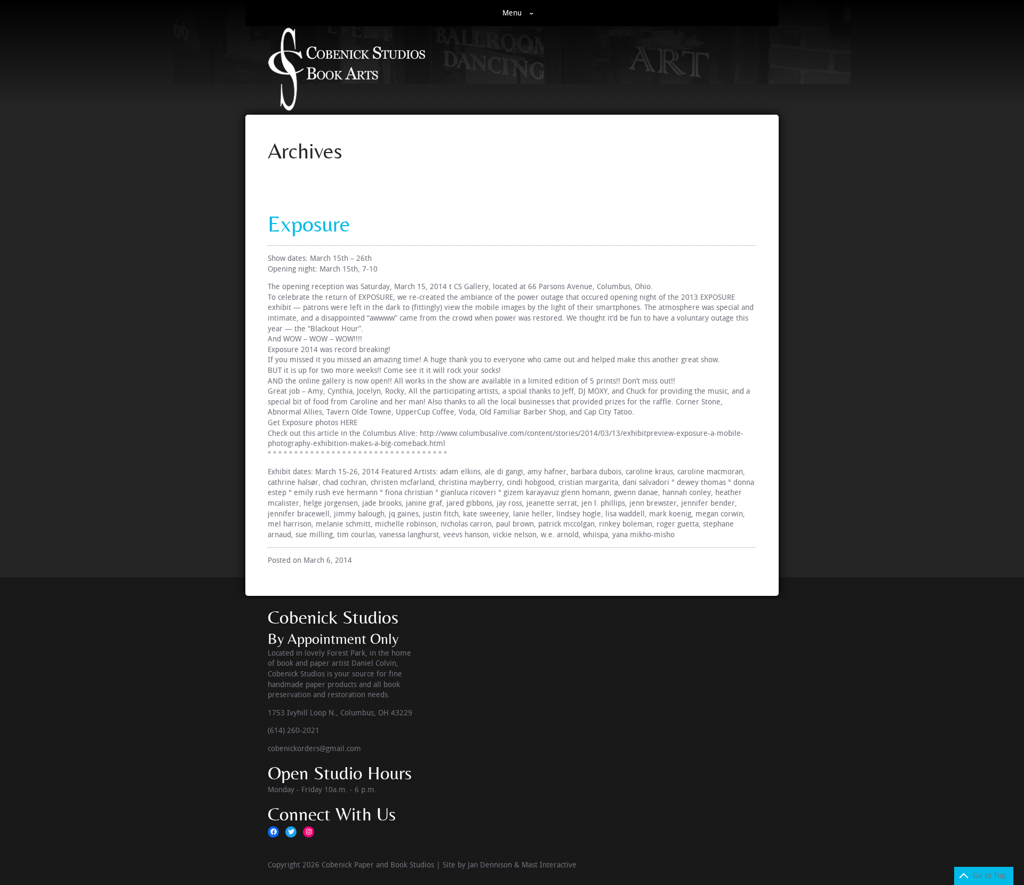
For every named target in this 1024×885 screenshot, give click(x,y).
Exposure (309, 224)
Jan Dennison (490, 865)
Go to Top (989, 875)
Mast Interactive (549, 865)
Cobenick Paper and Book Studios (378, 865)
